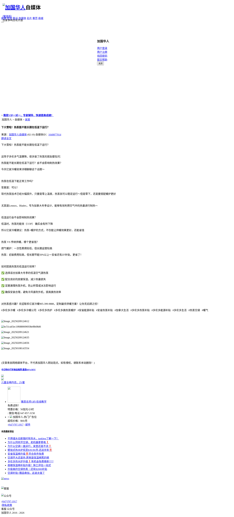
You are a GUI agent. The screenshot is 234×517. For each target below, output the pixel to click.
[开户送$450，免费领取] (2, 376)
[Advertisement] (117, 89)
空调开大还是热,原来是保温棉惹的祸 (28, 457)
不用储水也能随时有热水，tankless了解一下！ (33, 438)
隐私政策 (7, 505)
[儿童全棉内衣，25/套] (41, 379)
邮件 (27, 424)
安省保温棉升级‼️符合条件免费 (26, 453)
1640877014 (54, 134)
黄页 (35, 18)
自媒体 (22, 18)
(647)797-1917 (15, 424)
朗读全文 (6, 138)
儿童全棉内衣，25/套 (13, 382)
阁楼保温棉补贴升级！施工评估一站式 (29, 465)
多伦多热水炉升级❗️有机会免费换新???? (30, 461)
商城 (40, 18)
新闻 (3, 18)
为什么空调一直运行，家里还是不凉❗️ (30, 446)
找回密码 (102, 56)
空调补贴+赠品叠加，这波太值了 (26, 473)
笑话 (15, 18)
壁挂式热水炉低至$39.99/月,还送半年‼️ (30, 450)
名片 (29, 18)
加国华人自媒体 (18, 134)
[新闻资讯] (5, 478)
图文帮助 (102, 59)
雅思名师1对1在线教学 (33, 401)
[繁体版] (7, 16)
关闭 (100, 63)
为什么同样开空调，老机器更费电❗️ (28, 442)
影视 (9, 18)
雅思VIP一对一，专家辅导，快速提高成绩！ (28, 115)
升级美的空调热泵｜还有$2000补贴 (27, 469)
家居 (27, 119)
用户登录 (102, 48)
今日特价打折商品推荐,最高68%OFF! (18, 369)
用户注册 (102, 52)
